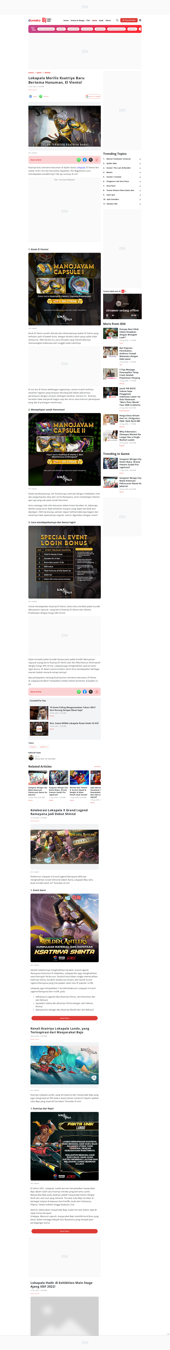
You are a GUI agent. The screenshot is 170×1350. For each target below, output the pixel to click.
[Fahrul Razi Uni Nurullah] (31, 757)
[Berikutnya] (101, 780)
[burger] (140, 20)
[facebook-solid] (85, 160)
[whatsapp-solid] (79, 160)
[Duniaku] (39, 20)
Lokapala (81, 167)
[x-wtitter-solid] (91, 160)
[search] (117, 20)
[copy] (97, 160)
